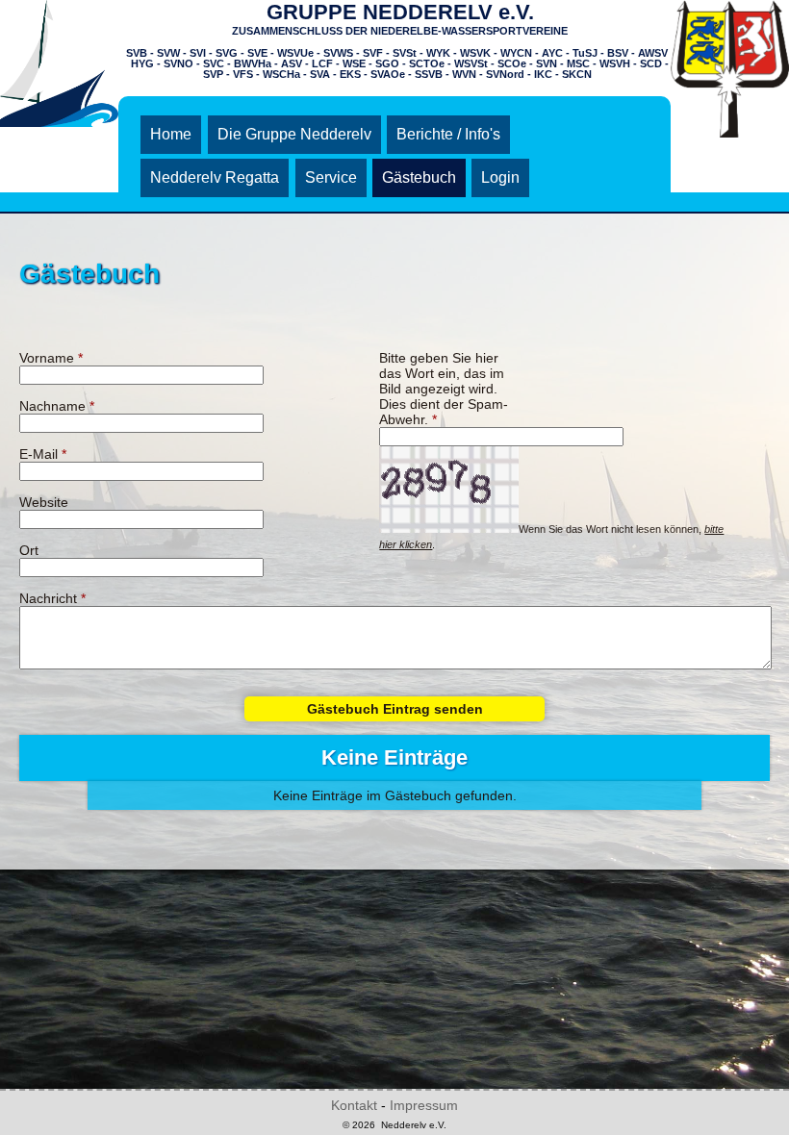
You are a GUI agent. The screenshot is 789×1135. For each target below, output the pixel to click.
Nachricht (52, 598)
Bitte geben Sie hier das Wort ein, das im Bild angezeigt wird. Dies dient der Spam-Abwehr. (443, 388)
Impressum (424, 1105)
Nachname (56, 406)
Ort (28, 550)
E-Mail (42, 454)
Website (43, 502)
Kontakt (354, 1105)
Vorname (51, 358)
